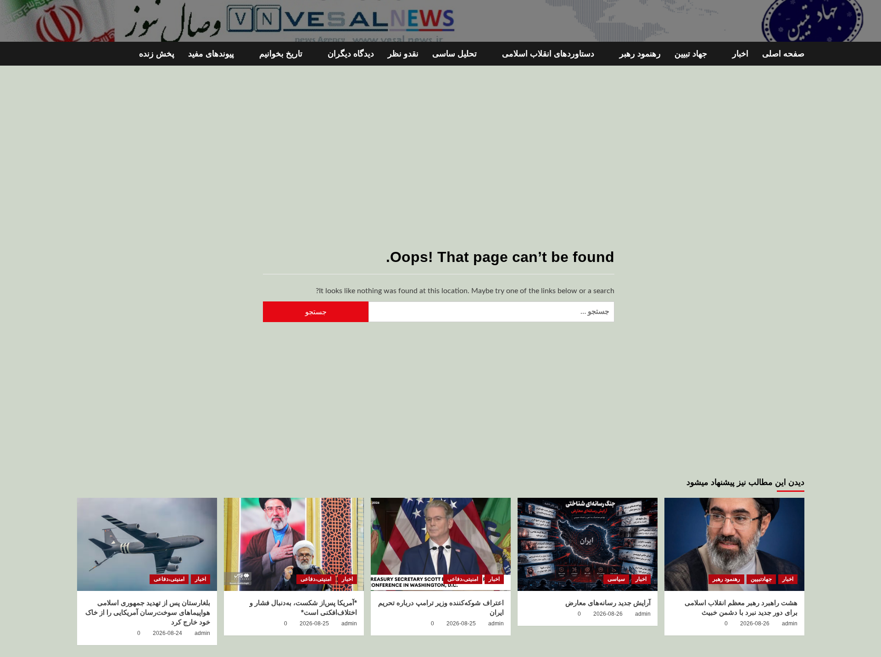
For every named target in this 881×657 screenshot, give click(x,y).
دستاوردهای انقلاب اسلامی (548, 53)
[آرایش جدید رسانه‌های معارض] (588, 544)
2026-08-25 (461, 623)
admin (789, 623)
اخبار (740, 53)
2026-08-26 (754, 623)
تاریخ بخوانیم (280, 53)
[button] (83, 54)
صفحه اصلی (783, 53)
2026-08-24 (167, 633)
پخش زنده (156, 53)
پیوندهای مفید (211, 53)
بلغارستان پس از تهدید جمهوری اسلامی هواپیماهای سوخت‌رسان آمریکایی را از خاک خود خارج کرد (147, 612)
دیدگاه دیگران (351, 53)
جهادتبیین (761, 579)
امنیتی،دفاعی (462, 579)
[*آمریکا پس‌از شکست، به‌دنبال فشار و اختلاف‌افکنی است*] (294, 544)
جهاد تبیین (691, 53)
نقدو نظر (403, 53)
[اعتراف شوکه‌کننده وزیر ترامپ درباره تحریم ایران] (441, 544)
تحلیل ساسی (454, 53)
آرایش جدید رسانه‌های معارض (608, 603)
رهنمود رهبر (640, 53)
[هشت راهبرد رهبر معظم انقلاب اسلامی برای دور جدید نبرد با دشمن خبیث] (734, 544)
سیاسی (616, 579)
